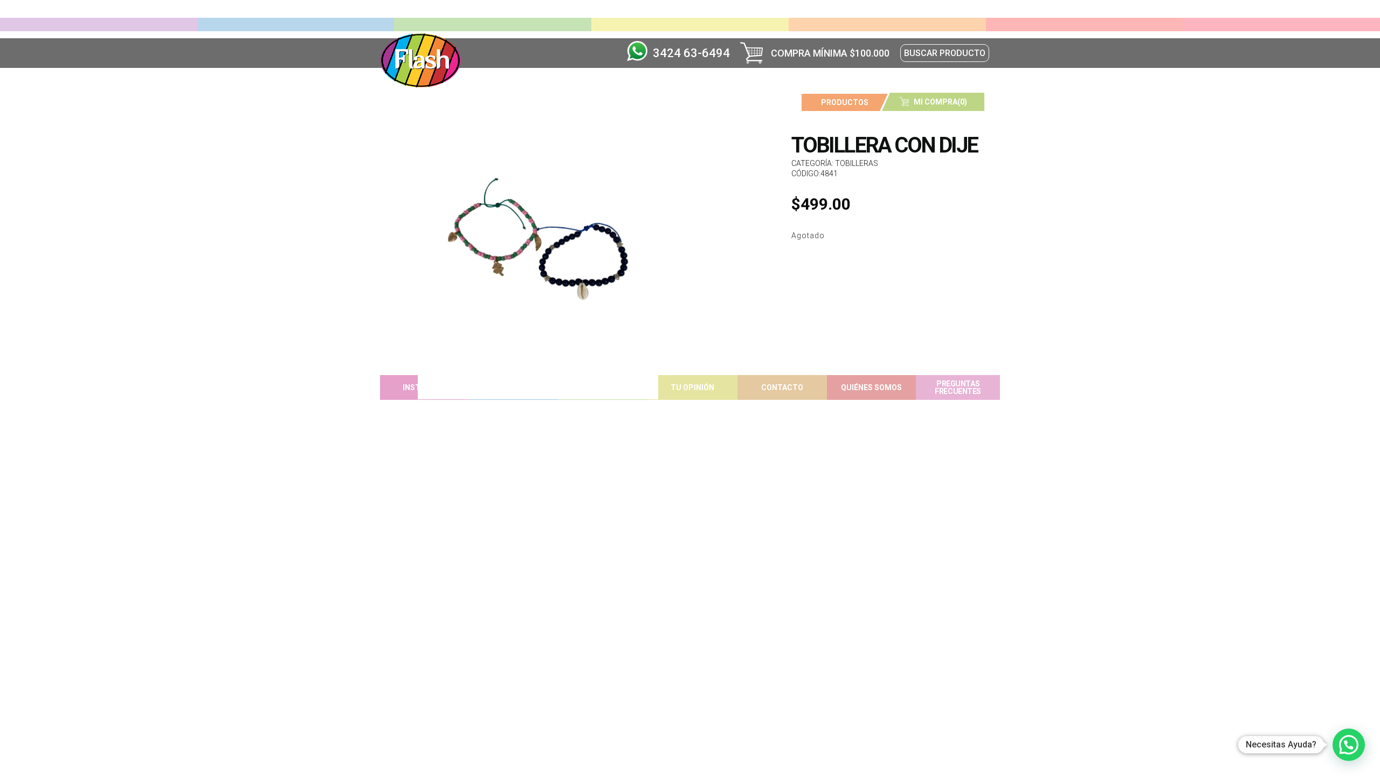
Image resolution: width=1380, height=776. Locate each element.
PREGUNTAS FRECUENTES (958, 387)
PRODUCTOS (844, 102)
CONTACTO (782, 387)
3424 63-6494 (691, 53)
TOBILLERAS (856, 163)
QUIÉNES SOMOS (871, 387)
